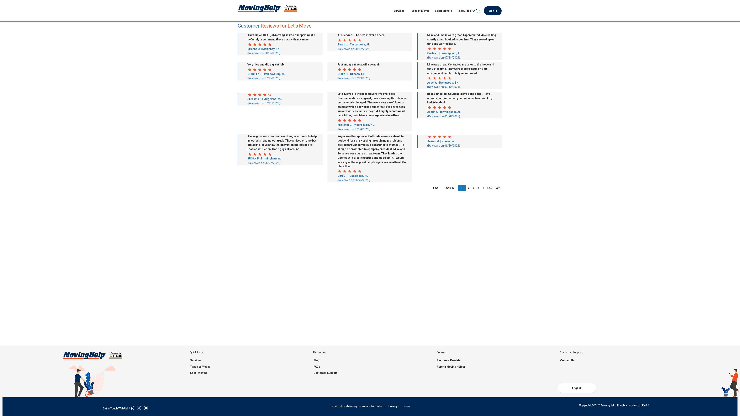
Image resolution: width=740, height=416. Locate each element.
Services (399, 10)
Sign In (493, 10)
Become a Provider (449, 360)
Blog (317, 360)
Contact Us (567, 360)
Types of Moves (420, 10)
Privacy (392, 406)
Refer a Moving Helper (451, 366)
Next (489, 187)
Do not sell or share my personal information (356, 406)
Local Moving (199, 372)
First (435, 187)
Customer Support (325, 372)
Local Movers (443, 10)
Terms (406, 406)
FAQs (317, 366)
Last (498, 187)
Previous (449, 187)
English (577, 388)
